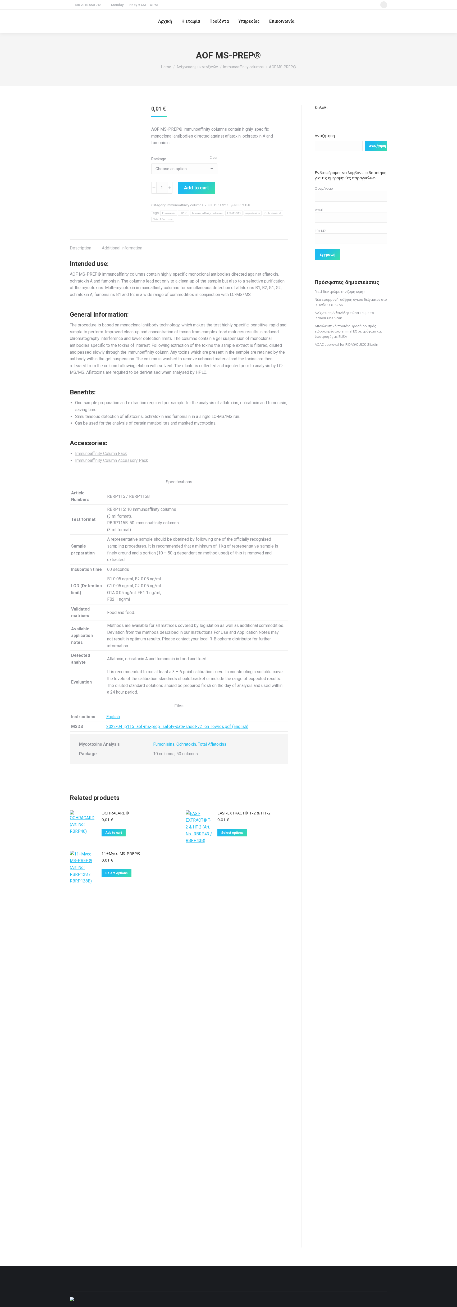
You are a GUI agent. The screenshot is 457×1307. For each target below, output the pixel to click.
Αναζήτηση (325, 135)
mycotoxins (252, 213)
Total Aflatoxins (163, 219)
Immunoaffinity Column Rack (101, 453)
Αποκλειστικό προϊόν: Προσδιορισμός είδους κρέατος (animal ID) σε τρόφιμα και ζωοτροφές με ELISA (348, 331)
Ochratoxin (186, 744)
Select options (232, 833)
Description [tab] (80, 248)
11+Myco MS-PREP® (121, 853)
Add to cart (196, 187)
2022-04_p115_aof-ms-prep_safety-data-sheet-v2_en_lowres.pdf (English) (177, 726)
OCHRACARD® (115, 813)
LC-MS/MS (234, 213)
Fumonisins (164, 744)
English (113, 716)
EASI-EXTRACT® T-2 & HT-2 (244, 813)
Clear (213, 158)
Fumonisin (168, 213)
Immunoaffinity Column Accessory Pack (111, 460)
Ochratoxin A (272, 213)
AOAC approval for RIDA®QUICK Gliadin (346, 344)
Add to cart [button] (113, 833)
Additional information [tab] (122, 248)
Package (158, 159)
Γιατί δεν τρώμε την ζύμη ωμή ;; (340, 291)
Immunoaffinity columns (185, 205)
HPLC (183, 213)
